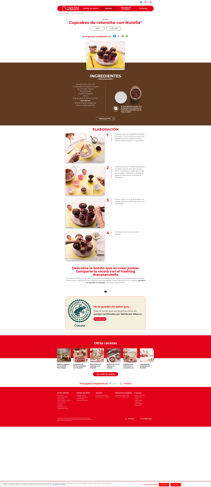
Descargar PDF (105, 119)
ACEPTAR (175, 484)
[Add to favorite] (105, 292)
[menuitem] (90, 8)
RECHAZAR (164, 484)
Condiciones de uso (61, 419)
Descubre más (100, 319)
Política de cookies (60, 484)
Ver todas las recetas (105, 374)
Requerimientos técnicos (71, 419)
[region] (105, 484)
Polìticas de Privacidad (82, 419)
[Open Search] (151, 2)
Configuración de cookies (150, 484)
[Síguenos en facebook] (141, 2)
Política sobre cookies (85, 418)
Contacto (127, 383)
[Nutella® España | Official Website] (70, 8)
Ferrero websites (63, 393)
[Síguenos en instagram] (145, 2)
